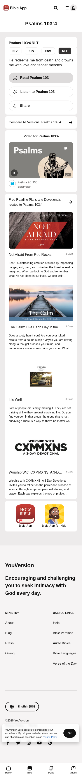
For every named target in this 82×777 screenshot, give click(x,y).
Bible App (25, 525)
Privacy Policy (50, 737)
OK (70, 733)
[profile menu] (70, 7)
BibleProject (24, 186)
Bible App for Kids (54, 525)
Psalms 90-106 (31, 182)
